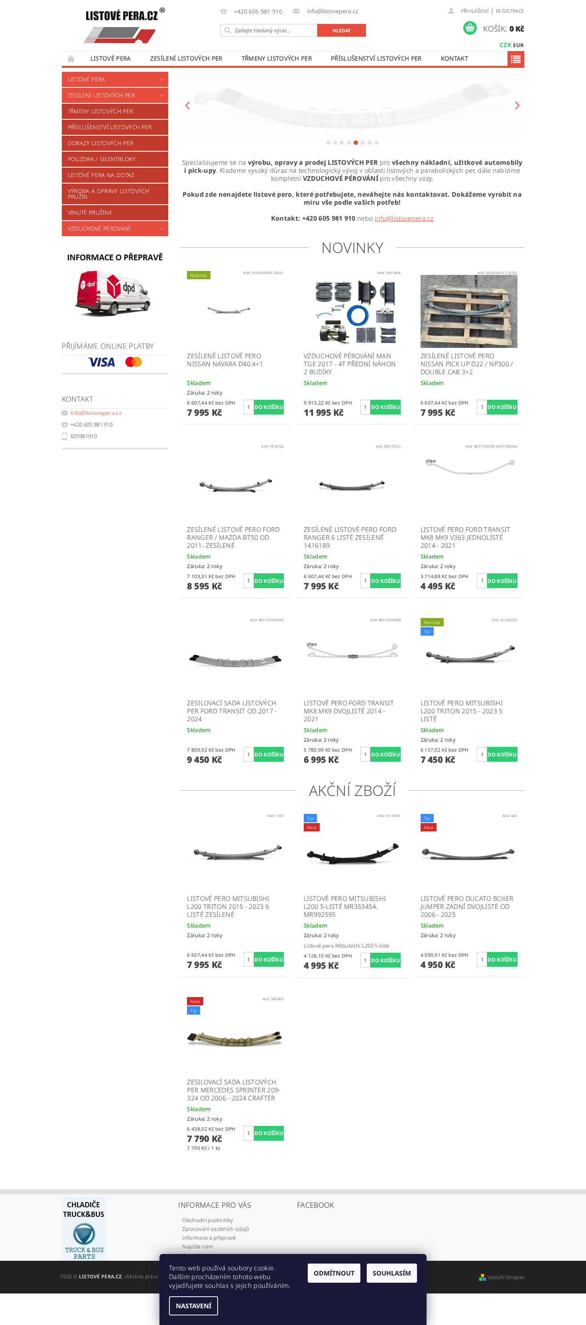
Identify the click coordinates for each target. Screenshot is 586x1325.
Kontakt (454, 58)
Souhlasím (392, 1273)
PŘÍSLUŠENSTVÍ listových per (376, 58)
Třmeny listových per (277, 58)
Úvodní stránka (71, 58)
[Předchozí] (187, 105)
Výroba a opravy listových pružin (108, 193)
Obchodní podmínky (207, 1220)
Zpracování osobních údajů (215, 1228)
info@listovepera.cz (96, 413)
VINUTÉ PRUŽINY (90, 212)
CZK (505, 45)
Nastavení (193, 1305)
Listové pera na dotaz (101, 175)
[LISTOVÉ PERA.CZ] (124, 25)
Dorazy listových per (100, 143)
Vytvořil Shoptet (506, 1277)
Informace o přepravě (209, 1237)
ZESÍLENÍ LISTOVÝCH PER (186, 58)
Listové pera (110, 58)
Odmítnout (334, 1273)
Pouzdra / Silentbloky (102, 159)
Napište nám (197, 1246)
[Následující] (517, 105)
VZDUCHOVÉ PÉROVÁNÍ (99, 228)
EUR (518, 45)
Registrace (510, 11)
